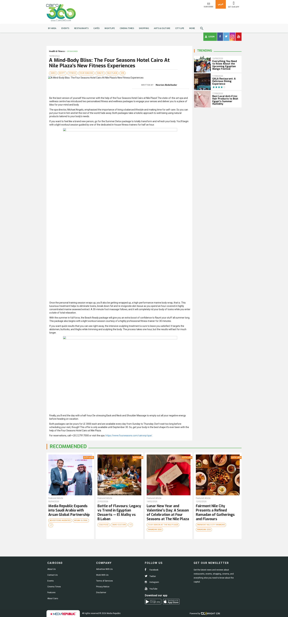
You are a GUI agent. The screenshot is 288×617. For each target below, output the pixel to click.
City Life (179, 28)
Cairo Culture (119, 525)
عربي (221, 3)
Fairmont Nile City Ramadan (211, 525)
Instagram (154, 582)
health (100, 73)
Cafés (96, 28)
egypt (62, 73)
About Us (51, 569)
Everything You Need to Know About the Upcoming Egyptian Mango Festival (224, 65)
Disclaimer (101, 592)
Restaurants (81, 28)
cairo (53, 73)
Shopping (144, 28)
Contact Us (52, 575)
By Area (52, 28)
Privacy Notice (102, 587)
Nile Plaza (112, 73)
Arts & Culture (162, 28)
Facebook (153, 570)
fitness (72, 73)
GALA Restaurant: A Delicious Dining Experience (224, 81)
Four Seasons (86, 73)
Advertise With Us (104, 569)
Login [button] (211, 37)
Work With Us (102, 575)
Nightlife (109, 28)
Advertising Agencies (60, 520)
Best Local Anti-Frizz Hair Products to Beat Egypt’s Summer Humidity (225, 100)
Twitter (152, 576)
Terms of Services (104, 581)
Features (51, 592)
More (192, 28)
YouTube (153, 589)
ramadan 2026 (155, 529)
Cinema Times (127, 28)
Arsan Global (81, 520)
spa (122, 73)
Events (65, 28)
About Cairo (52, 598)
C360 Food (103, 525)
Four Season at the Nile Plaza (163, 525)
